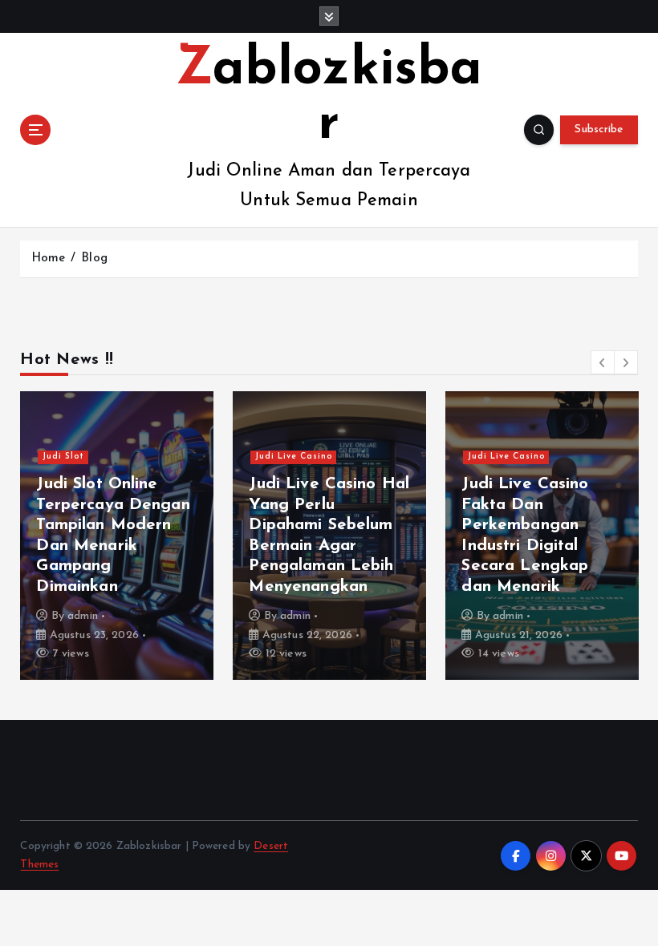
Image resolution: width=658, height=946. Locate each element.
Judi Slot (63, 456)
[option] (116, 535)
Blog (94, 259)
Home (48, 259)
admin (82, 616)
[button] (603, 362)
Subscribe (599, 129)
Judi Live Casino (293, 456)
